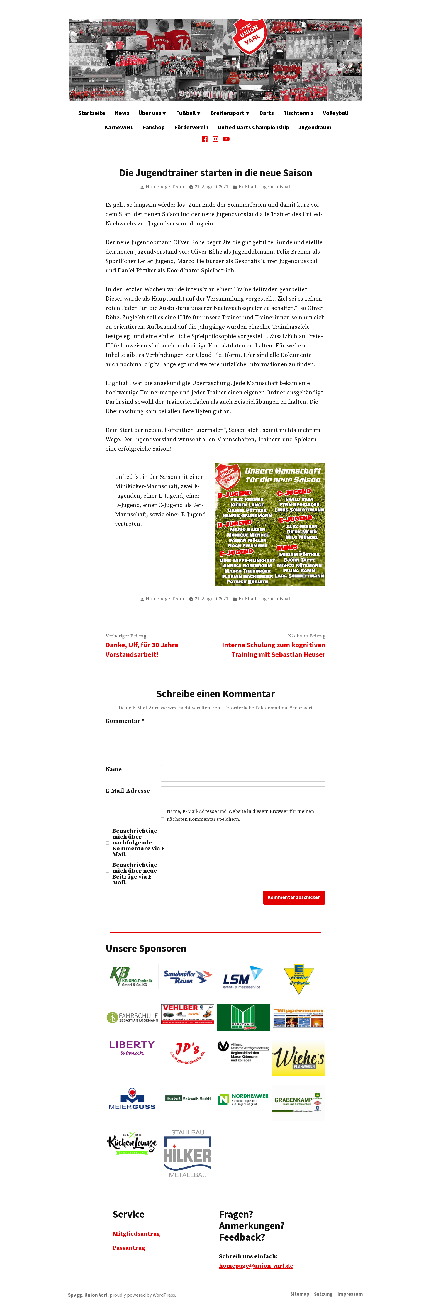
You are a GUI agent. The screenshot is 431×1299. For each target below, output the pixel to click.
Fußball (186, 112)
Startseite (91, 112)
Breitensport (227, 112)
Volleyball (335, 112)
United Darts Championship (253, 127)
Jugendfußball (275, 187)
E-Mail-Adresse (128, 791)
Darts (266, 112)
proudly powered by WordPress (142, 1295)
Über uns (150, 112)
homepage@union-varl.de (256, 1266)
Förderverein (191, 127)
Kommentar (125, 721)
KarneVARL (118, 127)
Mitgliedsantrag (136, 1234)
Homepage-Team (165, 187)
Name (114, 769)
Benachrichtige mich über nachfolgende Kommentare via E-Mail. (139, 843)
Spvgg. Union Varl (87, 1295)
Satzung (323, 1294)
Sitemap (299, 1294)
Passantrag (129, 1248)
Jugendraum (314, 127)
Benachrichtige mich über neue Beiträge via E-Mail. (134, 874)
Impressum (350, 1294)
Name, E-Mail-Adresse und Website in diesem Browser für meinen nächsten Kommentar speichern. (240, 815)
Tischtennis (298, 112)
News (122, 112)
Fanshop (154, 127)
